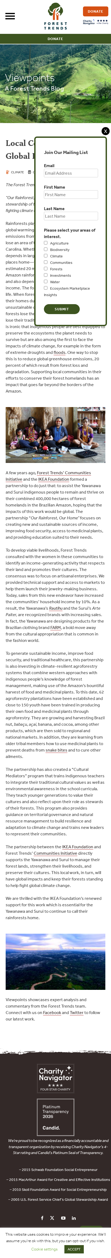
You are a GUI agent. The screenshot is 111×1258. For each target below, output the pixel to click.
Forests (56, 269)
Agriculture (59, 243)
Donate (55, 39)
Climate (56, 256)
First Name (54, 187)
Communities (61, 262)
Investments (60, 275)
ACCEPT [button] (74, 1249)
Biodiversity (60, 249)
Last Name (54, 208)
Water (55, 281)
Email (49, 165)
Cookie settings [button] (44, 1249)
